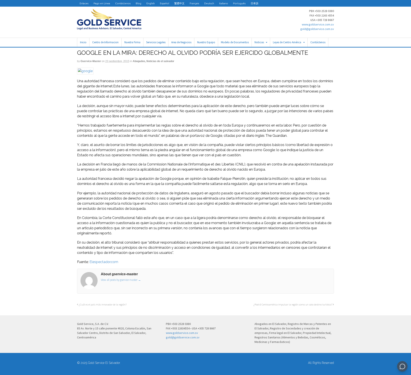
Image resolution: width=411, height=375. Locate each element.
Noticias (259, 42)
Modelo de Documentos (235, 42)
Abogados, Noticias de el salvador (153, 61)
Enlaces (84, 3)
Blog (138, 3)
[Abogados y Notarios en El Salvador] (109, 27)
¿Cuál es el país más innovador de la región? (102, 304)
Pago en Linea (102, 3)
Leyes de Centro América (287, 42)
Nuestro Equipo (206, 42)
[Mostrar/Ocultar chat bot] (402, 366)
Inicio (83, 42)
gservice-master (90, 61)
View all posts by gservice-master (121, 280)
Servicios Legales (155, 42)
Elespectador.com (103, 262)
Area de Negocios (181, 42)
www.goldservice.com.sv (318, 24)
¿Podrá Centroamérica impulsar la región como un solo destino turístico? (293, 304)
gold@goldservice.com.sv (317, 29)
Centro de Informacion (105, 42)
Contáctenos (123, 3)
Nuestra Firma (132, 42)
